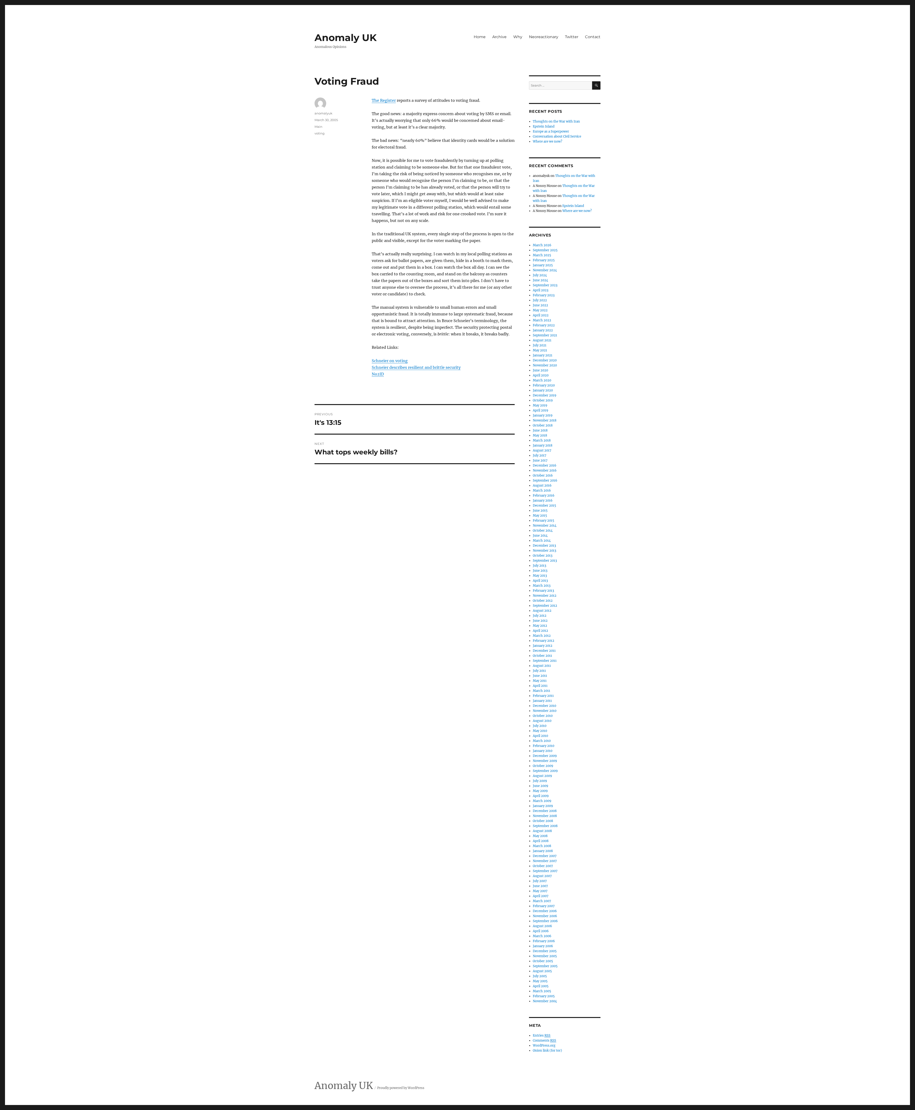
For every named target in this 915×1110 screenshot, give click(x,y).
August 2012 (542, 611)
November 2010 (544, 711)
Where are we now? (547, 141)
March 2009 (542, 801)
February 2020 (544, 385)
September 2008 (545, 826)
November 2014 (544, 526)
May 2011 (540, 681)
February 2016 (543, 495)
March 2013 (541, 586)
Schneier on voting (390, 360)
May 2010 (540, 731)
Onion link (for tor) (547, 1050)
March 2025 (542, 255)
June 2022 (540, 305)
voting (320, 133)
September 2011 (545, 661)
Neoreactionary (543, 37)
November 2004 (545, 1001)
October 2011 (542, 656)
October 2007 (543, 866)
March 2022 (542, 320)
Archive (499, 37)
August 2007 (542, 876)
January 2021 (542, 355)
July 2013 (539, 566)
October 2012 (543, 601)
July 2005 (540, 976)
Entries (541, 1035)
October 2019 (543, 400)
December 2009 (545, 756)
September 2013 (545, 561)
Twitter (571, 37)
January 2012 (542, 646)
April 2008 (541, 841)
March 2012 (542, 636)
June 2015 (540, 511)
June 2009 (540, 786)
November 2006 (545, 916)
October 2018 (543, 425)
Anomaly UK (346, 37)
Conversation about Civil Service (557, 136)
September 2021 (545, 335)
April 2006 (541, 931)
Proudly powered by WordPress (400, 1088)
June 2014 (540, 536)
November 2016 (545, 470)
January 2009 (543, 806)
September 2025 (545, 250)
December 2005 (545, 951)
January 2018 (542, 445)
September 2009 (545, 771)
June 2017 (540, 460)
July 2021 (539, 345)
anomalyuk (323, 113)
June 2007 (540, 886)
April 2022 (541, 315)
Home (480, 37)
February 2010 (543, 746)
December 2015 (544, 506)
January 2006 (543, 946)
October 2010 (543, 716)
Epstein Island (543, 126)
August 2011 (542, 666)
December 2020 (545, 360)
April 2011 (540, 686)
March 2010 (542, 741)
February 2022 (544, 325)
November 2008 (545, 816)
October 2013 (542, 556)
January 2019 (543, 415)
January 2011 (542, 701)
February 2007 (544, 906)
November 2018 (544, 420)
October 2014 (543, 531)
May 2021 (540, 350)
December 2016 (544, 465)
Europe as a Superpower (551, 131)
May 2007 (540, 891)
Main (318, 126)
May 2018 (540, 435)
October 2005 (543, 961)
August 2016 (542, 485)
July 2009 (540, 781)
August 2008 (542, 831)
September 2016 (545, 480)
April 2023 (540, 290)
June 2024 (540, 280)
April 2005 (541, 986)
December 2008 (545, 811)
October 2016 (543, 475)
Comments (544, 1040)
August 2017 (542, 450)
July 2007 (540, 881)
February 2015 (543, 521)
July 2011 (539, 671)
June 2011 (540, 676)
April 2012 (540, 631)
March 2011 (541, 691)
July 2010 (539, 726)
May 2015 (540, 516)
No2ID (378, 374)
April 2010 (540, 736)
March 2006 (542, 936)
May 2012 (540, 626)
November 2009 (545, 761)
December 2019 (544, 395)
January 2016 (543, 500)
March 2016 (542, 490)
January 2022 (543, 330)
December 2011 (544, 651)
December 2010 (544, 706)
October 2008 (543, 821)
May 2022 (540, 310)
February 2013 (543, 591)
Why (517, 37)
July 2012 (539, 616)
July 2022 (540, 300)
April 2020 (541, 375)
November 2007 (545, 861)
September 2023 (545, 285)
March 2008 (542, 846)
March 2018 (542, 440)
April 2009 (541, 796)
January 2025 (543, 265)
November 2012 (544, 596)
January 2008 (543, 851)
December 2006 (545, 911)
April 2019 (540, 410)
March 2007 (542, 901)
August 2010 (542, 721)
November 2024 (545, 270)
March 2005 (542, 991)
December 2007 (545, 856)
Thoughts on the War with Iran (556, 121)
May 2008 (540, 836)
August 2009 (542, 776)
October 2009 (543, 766)
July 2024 (540, 275)
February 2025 (544, 260)
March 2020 (542, 380)
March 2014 (542, 541)
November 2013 (544, 551)
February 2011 (543, 696)
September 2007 (545, 871)
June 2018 (540, 430)
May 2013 (540, 576)
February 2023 (543, 295)
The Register (384, 100)
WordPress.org (544, 1045)
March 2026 (542, 245)
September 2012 (545, 606)
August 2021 (542, 340)
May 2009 (540, 791)
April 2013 (540, 581)
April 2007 (541, 896)
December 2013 (544, 546)
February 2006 (544, 941)
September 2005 (545, 966)
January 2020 (543, 390)
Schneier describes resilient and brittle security (416, 367)
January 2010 (542, 751)
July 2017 (539, 455)
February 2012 (543, 641)
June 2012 (540, 621)
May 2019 (540, 405)
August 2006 (542, 926)
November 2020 (545, 365)
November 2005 (545, 956)
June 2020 (540, 370)
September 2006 (545, 921)
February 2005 (544, 996)
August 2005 (542, 971)
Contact (592, 37)
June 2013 (540, 571)
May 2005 (540, 981)
